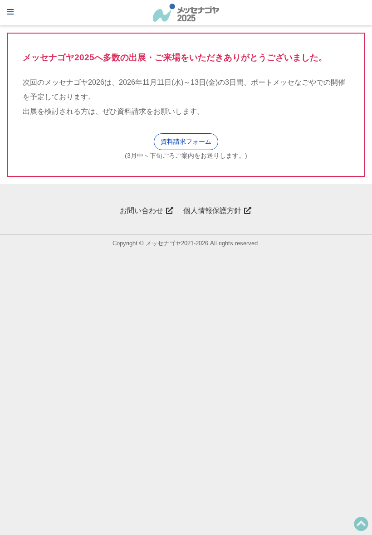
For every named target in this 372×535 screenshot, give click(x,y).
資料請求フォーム (186, 141)
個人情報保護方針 (213, 210)
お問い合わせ (142, 210)
